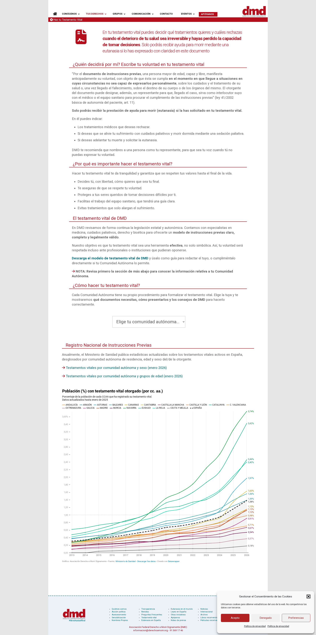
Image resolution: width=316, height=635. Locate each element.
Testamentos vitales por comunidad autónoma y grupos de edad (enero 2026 (124, 376)
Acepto (235, 617)
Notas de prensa (178, 620)
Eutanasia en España (151, 620)
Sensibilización (119, 617)
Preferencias (296, 617)
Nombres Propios (120, 620)
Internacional (206, 612)
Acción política (118, 612)
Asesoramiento (119, 614)
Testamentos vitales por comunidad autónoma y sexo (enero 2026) (116, 368)
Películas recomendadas (212, 620)
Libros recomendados (210, 617)
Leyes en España (178, 612)
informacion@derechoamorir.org (150, 630)
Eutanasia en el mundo (182, 609)
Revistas (145, 612)
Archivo (204, 614)
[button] (308, 596)
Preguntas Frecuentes (151, 614)
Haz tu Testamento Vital (67, 19)
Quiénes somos (119, 609)
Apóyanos (175, 617)
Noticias (204, 609)
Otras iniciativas (178, 614)
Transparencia (148, 609)
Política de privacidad (255, 626)
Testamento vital (149, 617)
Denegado (266, 617)
